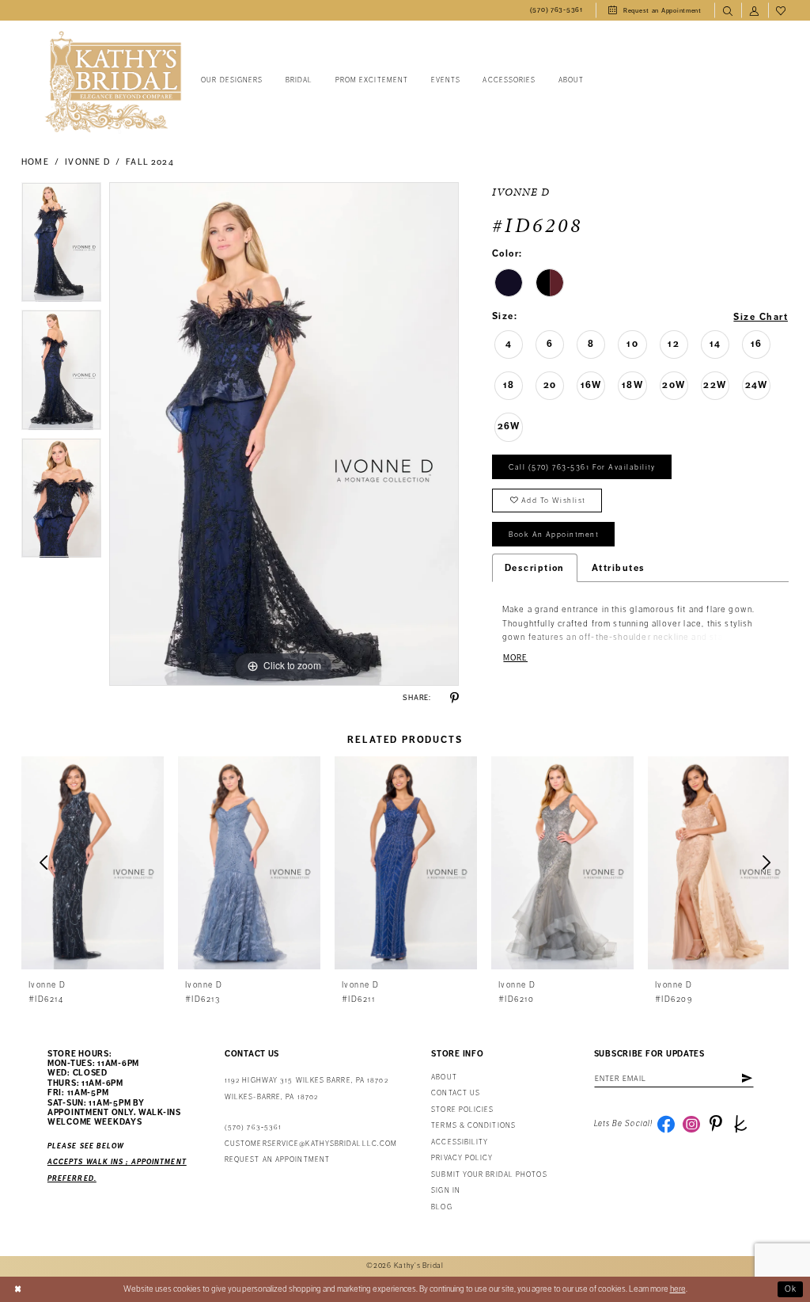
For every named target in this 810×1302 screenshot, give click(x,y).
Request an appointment (277, 1159)
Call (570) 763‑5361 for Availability (582, 467)
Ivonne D (87, 162)
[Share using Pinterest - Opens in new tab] (454, 698)
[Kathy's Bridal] (113, 82)
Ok (791, 1289)
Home (35, 162)
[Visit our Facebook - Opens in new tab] (666, 1124)
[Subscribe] (747, 1078)
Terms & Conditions (473, 1125)
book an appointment (554, 534)
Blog (441, 1207)
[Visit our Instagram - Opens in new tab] (691, 1124)
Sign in (445, 1190)
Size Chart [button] (760, 316)
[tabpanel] (61, 246)
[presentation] (92, 862)
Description (535, 567)
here (678, 1289)
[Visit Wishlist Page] (781, 10)
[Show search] (727, 10)
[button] (754, 10)
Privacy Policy (462, 1158)
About (443, 1077)
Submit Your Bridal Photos (489, 1175)
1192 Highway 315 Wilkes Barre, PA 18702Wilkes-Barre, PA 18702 (306, 1088)
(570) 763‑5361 (253, 1127)
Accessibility (459, 1142)
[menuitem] (556, 10)
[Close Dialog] (17, 1289)
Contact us (455, 1093)
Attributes (618, 567)
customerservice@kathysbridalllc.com (311, 1144)
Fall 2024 (150, 162)
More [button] (515, 658)
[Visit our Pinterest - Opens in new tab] (715, 1124)
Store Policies (462, 1110)
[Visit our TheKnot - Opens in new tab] (740, 1124)
